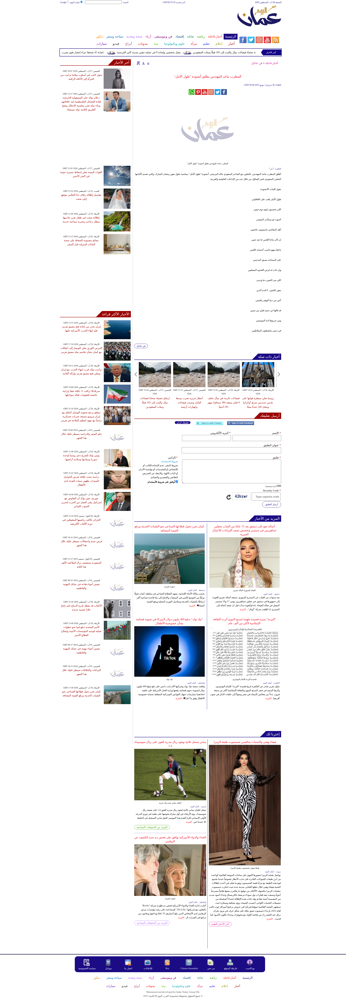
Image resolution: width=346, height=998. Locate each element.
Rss (168, 968)
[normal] (143, 63)
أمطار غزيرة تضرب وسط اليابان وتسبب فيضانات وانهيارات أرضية (189, 402)
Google (63, 2)
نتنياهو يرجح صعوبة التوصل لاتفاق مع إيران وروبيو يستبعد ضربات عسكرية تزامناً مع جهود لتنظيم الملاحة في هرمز (81, 416)
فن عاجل (256, 63)
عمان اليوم (75, 2)
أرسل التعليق (271, 504)
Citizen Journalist (189, 968)
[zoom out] (148, 63)
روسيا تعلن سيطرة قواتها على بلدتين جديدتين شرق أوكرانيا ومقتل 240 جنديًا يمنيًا (258, 402)
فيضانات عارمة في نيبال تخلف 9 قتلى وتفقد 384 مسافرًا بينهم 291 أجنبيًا (224, 402)
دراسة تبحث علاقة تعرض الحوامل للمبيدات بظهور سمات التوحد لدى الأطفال (81, 481)
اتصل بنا (128, 968)
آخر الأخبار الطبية (220, 924)
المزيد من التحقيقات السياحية (152, 827)
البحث (125, 2)
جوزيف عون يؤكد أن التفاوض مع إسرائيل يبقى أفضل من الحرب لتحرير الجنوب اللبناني (81, 502)
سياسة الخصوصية (87, 968)
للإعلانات (148, 968)
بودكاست (250, 968)
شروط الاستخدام (169, 461)
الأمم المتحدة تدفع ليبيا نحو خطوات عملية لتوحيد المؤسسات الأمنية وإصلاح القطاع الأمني (81, 631)
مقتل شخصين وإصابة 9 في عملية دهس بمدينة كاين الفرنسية (166, 52)
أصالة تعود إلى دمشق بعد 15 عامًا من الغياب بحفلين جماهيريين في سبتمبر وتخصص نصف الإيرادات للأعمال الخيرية (244, 530)
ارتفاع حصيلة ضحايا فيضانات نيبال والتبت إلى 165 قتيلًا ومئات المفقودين (247, 52)
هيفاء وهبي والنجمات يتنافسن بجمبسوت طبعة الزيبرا (245, 741)
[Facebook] (240, 424)
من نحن (211, 968)
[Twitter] (209, 424)
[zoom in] (138, 63)
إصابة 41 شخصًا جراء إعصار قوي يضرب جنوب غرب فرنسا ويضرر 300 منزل (81, 52)
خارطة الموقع (230, 968)
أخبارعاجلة (271, 63)
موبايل (108, 968)
